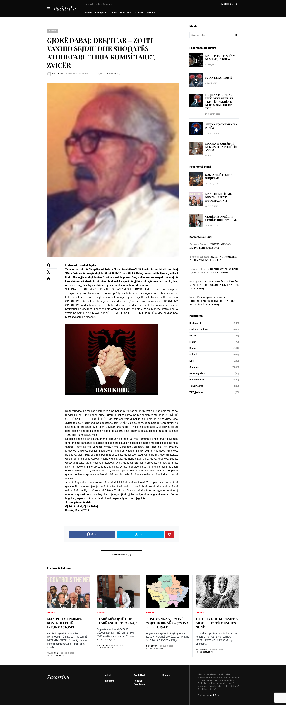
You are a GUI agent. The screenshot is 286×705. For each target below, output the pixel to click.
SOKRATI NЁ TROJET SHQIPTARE (218, 176)
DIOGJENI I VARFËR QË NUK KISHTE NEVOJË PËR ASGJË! (221, 147)
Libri (191, 360)
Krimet (192, 348)
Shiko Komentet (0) (121, 554)
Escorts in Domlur (198, 244)
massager (194, 281)
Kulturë (193, 354)
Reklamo (109, 680)
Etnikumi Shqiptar (198, 329)
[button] (48, 8)
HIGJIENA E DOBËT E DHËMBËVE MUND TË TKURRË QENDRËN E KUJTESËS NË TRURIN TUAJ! (219, 101)
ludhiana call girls (198, 269)
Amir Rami (214, 695)
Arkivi (108, 675)
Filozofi (193, 335)
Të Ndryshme (196, 386)
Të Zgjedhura (196, 392)
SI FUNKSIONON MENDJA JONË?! (221, 126)
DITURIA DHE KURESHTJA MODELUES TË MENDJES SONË (217, 622)
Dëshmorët (195, 323)
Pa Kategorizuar (197, 373)
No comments (113, 74)
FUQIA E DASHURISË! (218, 77)
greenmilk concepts (199, 256)
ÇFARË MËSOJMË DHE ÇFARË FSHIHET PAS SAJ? (221, 218)
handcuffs (194, 297)
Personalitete (196, 379)
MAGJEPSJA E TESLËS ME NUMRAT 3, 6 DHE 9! (221, 57)
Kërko (236, 35)
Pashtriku (65, 8)
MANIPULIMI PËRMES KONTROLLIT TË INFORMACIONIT (219, 197)
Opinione (53, 31)
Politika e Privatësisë (140, 682)
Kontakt (166, 675)
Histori (192, 342)
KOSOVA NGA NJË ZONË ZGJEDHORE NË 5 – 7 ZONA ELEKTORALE (167, 622)
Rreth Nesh (139, 675)
